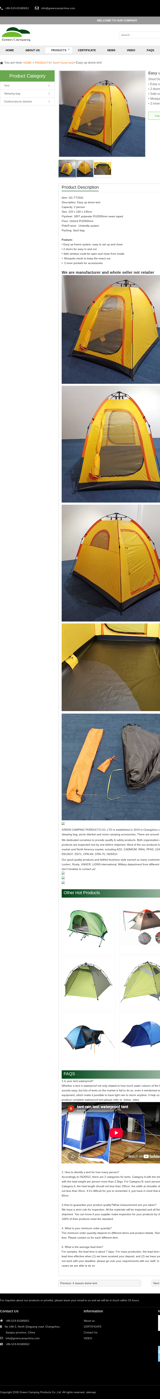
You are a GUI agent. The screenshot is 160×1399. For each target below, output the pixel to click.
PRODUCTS (42, 62)
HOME (27, 62)
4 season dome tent (85, 1283)
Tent (55, 62)
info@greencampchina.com (58, 8)
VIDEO (88, 1338)
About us (89, 1320)
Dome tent (66, 62)
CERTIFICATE (92, 1326)
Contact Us (90, 1332)
